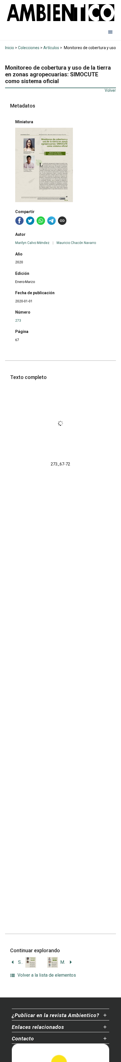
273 (18, 321)
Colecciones (28, 47)
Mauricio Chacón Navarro (76, 243)
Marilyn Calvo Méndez (32, 243)
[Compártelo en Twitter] (30, 220)
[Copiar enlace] (62, 220)
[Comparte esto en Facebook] (19, 220)
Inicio (9, 47)
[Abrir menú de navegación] (110, 31)
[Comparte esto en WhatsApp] (41, 220)
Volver (110, 90)
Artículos (51, 47)
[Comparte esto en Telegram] (51, 220)
